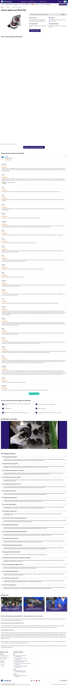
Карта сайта (65, 684)
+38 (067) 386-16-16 (42, 1)
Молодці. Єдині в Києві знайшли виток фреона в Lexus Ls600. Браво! (14, 382)
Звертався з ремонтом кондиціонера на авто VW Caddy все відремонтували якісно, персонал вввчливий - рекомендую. (22, 268)
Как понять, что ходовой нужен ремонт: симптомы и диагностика (11, 604)
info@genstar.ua (4, 658)
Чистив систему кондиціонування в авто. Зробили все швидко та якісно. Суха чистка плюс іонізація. (19, 242)
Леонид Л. (3, 377)
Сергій (3, 356)
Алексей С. (4, 264)
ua (64, 1)
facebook (31, 680)
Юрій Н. (3, 230)
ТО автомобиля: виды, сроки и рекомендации (56, 604)
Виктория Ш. (4, 164)
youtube (36, 680)
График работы (24, 1)
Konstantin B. (4, 385)
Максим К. (3, 289)
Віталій (3, 204)
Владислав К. (4, 366)
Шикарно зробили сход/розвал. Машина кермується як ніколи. (13, 276)
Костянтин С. (4, 280)
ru (66, 1)
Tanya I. (3, 187)
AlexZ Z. (3, 246)
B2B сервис (3, 662)
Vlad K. (3, 195)
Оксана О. (3, 346)
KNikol (3, 328)
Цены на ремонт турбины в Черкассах (8, 144)
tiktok (39, 680)
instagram (34, 680)
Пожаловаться (64, 680)
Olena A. (3, 337)
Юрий (3, 255)
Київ (60, 1)
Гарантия (2, 665)
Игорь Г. (3, 238)
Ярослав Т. (3, 213)
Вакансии (3, 664)
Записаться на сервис (63, 4)
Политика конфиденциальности (57, 684)
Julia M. (3, 174)
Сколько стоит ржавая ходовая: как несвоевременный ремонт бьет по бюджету (33, 604)
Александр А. (4, 221)
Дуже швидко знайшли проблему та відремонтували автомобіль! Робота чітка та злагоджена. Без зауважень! (21, 217)
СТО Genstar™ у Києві (8, 157)
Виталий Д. (4, 306)
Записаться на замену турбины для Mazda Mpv (34, 147)
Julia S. (3, 298)
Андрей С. (3, 318)
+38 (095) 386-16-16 (33, 1)
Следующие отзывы (34, 393)
